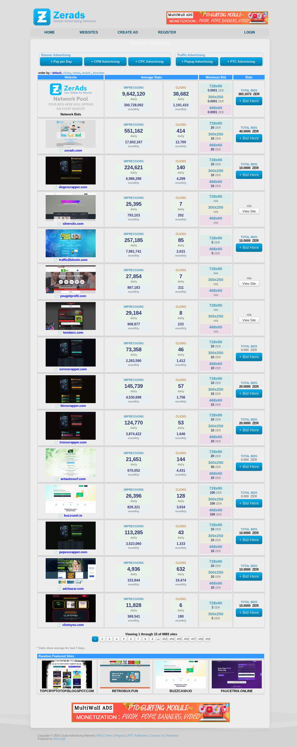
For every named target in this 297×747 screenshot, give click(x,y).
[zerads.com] (71, 147)
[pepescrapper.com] (71, 548)
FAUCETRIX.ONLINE (237, 691)
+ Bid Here (249, 101)
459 (207, 639)
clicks (67, 72)
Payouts (120, 735)
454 (172, 639)
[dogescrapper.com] (71, 183)
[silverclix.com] (71, 220)
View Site (249, 211)
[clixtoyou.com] (71, 621)
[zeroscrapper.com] (71, 365)
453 (164, 639)
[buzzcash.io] (71, 512)
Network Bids (70, 114)
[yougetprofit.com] (71, 292)
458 (200, 639)
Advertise (173, 735)
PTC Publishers (138, 735)
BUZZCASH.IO (181, 691)
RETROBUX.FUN (125, 691)
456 (186, 639)
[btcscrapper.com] (71, 402)
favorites (98, 72)
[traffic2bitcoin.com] (71, 256)
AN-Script (59, 738)
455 (179, 639)
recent (86, 72)
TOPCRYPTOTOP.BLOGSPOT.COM (67, 691)
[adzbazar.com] (71, 585)
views (76, 72)
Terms (109, 735)
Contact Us (157, 735)
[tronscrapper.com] (71, 438)
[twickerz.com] (71, 329)
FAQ (100, 735)
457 (193, 639)
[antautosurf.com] (71, 475)
